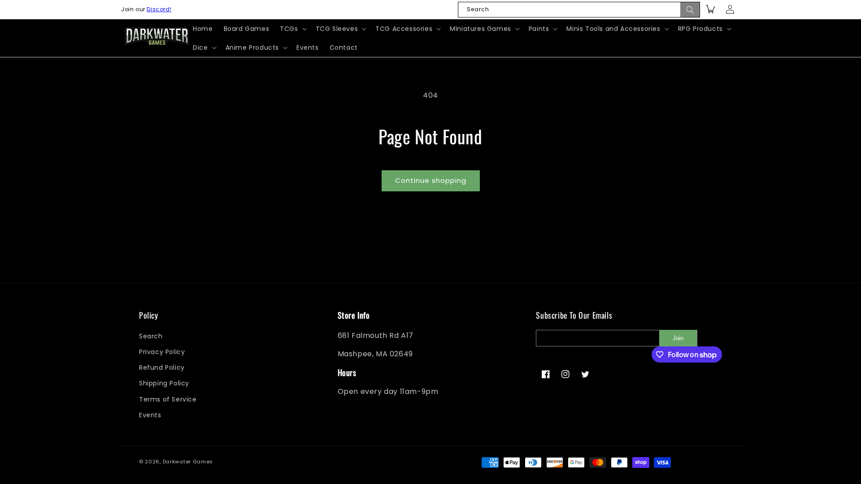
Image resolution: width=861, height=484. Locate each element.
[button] (292, 28)
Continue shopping (430, 180)
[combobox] (579, 9)
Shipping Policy (164, 383)
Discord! (159, 9)
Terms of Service (168, 399)
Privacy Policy (162, 351)
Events (150, 415)
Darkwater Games (188, 461)
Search (151, 336)
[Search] (690, 9)
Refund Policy (162, 367)
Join (678, 338)
